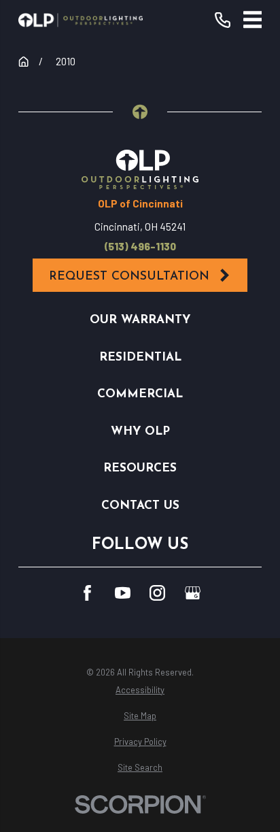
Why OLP (140, 431)
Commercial (140, 394)
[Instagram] (157, 593)
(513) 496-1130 (140, 247)
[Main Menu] (252, 19)
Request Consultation (129, 276)
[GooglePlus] (192, 593)
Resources (140, 468)
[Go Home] (23, 61)
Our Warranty (140, 320)
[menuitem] (140, 690)
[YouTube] (122, 593)
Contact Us (140, 506)
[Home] (80, 20)
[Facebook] (87, 593)
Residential (140, 357)
